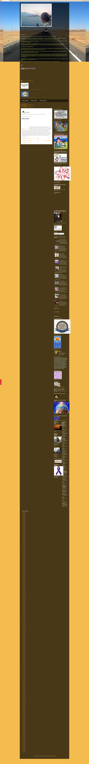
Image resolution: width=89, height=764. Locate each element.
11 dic (23, 615)
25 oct (23, 750)
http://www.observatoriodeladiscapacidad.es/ (64, 433)
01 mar (23, 720)
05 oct (23, 624)
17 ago (23, 582)
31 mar (23, 714)
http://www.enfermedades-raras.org (64, 463)
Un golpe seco (61, 274)
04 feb (23, 725)
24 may (23, 537)
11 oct (23, 532)
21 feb (23, 722)
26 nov (23, 739)
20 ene (23, 570)
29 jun (23, 586)
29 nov (23, 522)
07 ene (23, 546)
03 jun (23, 696)
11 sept (23, 580)
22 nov (23, 741)
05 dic (23, 616)
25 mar (23, 715)
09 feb (23, 724)
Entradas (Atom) (28, 142)
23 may (23, 513)
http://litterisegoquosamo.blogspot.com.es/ (27, 104)
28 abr (23, 708)
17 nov (23, 620)
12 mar (23, 604)
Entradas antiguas (47, 140)
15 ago (23, 633)
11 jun (23, 561)
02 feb (23, 544)
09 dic (23, 573)
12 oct (23, 531)
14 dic (23, 547)
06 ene (23, 571)
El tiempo (55, 193)
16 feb (23, 607)
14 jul (23, 636)
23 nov (23, 549)
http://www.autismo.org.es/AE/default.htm (64, 441)
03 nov (23, 671)
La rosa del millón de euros (63, 287)
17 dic (23, 662)
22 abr (23, 647)
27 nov (23, 548)
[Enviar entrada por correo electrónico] (38, 138)
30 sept (23, 680)
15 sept (23, 628)
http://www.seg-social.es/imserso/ (64, 480)
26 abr (23, 597)
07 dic (23, 664)
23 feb (23, 721)
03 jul (23, 637)
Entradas (56, 460)
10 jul (23, 515)
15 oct (23, 523)
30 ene (23, 657)
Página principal (25, 100)
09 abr (23, 648)
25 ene (23, 729)
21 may (23, 700)
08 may (23, 595)
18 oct (23, 553)
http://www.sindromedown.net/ (64, 466)
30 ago (23, 512)
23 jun (23, 690)
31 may (23, 591)
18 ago (23, 632)
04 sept (23, 630)
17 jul (23, 583)
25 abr (23, 538)
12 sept (23, 682)
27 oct (23, 552)
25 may (23, 641)
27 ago (23, 631)
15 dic (23, 738)
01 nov (23, 746)
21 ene (23, 527)
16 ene (23, 731)
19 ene (23, 658)
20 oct (23, 623)
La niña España (61, 253)
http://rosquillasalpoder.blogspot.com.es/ (27, 106)
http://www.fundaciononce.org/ (64, 477)
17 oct (23, 674)
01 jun (23, 697)
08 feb (23, 656)
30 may (23, 562)
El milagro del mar (61, 260)
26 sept (23, 681)
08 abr (23, 539)
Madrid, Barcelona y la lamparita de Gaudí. (62, 246)
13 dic (23, 614)
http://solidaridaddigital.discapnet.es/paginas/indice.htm (64, 505)
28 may (23, 536)
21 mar (23, 649)
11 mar (23, 717)
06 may (23, 596)
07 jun (23, 640)
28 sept (23, 514)
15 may (23, 645)
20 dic (23, 521)
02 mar (23, 519)
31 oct (23, 672)
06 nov (23, 621)
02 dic (23, 665)
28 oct (23, 748)
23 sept (23, 555)
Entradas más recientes (27, 140)
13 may (23, 704)
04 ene (23, 613)
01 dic (23, 574)
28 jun (23, 689)
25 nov (23, 530)
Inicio (38, 140)
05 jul (23, 687)
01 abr (23, 565)
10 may (23, 563)
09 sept (23, 556)
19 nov (23, 666)
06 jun (23, 589)
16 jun (23, 588)
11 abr (23, 564)
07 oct (23, 678)
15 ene (23, 520)
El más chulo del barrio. (62, 239)
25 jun (23, 638)
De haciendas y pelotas (62, 294)
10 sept (23, 629)
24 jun (23, 587)
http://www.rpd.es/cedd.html (64, 430)
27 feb (23, 654)
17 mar (23, 716)
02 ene (23, 733)
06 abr (23, 540)
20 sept (23, 579)
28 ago (23, 683)
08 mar (23, 653)
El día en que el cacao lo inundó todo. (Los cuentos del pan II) (63, 267)
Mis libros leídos (34, 100)
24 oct (23, 673)
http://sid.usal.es (64, 428)
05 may (23, 707)
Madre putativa (25, 118)
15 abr (23, 598)
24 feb (23, 606)
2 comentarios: (34, 138)
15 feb (23, 723)
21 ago (23, 557)
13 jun (23, 692)
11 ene (23, 528)
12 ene (23, 612)
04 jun (23, 590)
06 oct (23, 578)
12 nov (23, 742)
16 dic (23, 529)
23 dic (23, 572)
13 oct (23, 554)
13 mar (23, 650)
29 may (23, 698)
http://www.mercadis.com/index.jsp (64, 495)
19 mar (23, 566)
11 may (23, 705)
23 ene (23, 545)
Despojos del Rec (43, 100)
